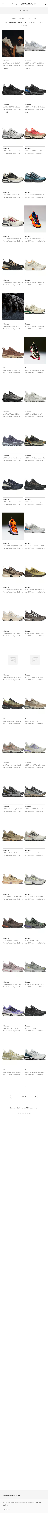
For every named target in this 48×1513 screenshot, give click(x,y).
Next (24, 1096)
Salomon (22, 18)
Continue (6, 1509)
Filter (24, 11)
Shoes (14, 18)
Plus (35, 18)
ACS (29, 18)
